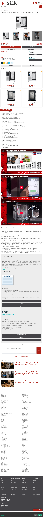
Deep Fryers (3, 428)
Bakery (2, 394)
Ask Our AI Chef (37, 509)
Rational (2, 485)
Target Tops (24, 460)
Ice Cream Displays (25, 409)
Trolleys (23, 466)
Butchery (2, 403)
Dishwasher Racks (4, 434)
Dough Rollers (3, 437)
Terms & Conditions (36, 494)
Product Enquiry (11, 49)
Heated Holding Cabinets (27, 402)
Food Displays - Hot (4, 445)
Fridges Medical (4, 466)
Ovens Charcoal (25, 425)
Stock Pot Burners (25, 458)
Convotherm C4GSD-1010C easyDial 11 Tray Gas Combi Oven (10, 84)
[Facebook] (7, 500)
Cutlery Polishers (4, 426)
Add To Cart (11, 46)
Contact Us (35, 484)
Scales (23, 444)
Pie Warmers (24, 428)
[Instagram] (2, 500)
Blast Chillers (3, 396)
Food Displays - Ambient (5, 443)
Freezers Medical (4, 457)
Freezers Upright (4, 458)
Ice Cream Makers (25, 410)
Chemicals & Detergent (5, 409)
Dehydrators (3, 431)
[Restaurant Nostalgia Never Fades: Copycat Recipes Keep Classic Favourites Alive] (7, 384)
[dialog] (21, 514)
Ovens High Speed (25, 426)
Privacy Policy (35, 491)
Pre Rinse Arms (25, 435)
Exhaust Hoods (3, 439)
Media (12, 484)
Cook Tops (2, 420)
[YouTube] (4, 500)
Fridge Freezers (3, 459)
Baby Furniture (3, 391)
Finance (12, 480)
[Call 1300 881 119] (36, 3)
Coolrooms (3, 422)
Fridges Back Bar (4, 460)
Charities (34, 485)
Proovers (23, 437)
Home (23, 480)
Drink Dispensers (4, 438)
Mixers (23, 421)
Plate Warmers (25, 432)
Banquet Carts (3, 395)
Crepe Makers (3, 425)
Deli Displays (3, 432)
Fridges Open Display (5, 469)
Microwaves (24, 419)
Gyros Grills (24, 401)
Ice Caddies (24, 408)
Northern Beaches (25, 489)
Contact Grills (3, 416)
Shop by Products (25, 484)
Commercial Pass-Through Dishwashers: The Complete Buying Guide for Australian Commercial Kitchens (28, 373)
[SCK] (9, 2)
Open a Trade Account (21, 334)
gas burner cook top (31, 355)
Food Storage (3, 450)
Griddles (23, 396)
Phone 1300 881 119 (4, 505)
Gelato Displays (25, 394)
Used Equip (13, 492)
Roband (2, 487)
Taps (23, 459)
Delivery (2, 433)
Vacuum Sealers (25, 469)
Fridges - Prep (3, 470)
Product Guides (14, 487)
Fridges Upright (3, 471)
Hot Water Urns (25, 407)
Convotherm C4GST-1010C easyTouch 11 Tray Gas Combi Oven (32, 84)
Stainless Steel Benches (26, 453)
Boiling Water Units (4, 400)
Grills (23, 400)
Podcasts (23, 491)
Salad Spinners (25, 440)
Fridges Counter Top (4, 464)
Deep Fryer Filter (4, 427)
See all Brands (3, 494)
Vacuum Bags (24, 468)
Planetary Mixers (25, 431)
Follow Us (34, 487)
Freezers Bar (3, 451)
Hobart (2, 482)
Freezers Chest (3, 453)
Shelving (23, 445)
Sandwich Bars (25, 443)
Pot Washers (24, 434)
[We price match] (39, 43)
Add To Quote (32, 46)
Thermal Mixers (25, 462)
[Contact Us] (33, 3)
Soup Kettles (24, 450)
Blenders (2, 397)
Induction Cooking (25, 413)
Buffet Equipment (4, 402)
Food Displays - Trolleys (5, 447)
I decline (35, 515)
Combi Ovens (3, 415)
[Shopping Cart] (39, 3)
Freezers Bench (3, 452)
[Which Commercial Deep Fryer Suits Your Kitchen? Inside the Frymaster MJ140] (7, 365)
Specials (23, 492)
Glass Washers (25, 395)
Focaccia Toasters (4, 440)
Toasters (23, 464)
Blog (34, 482)
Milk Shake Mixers (25, 420)
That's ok (39, 515)
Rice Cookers (24, 438)
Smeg (2, 491)
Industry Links (24, 487)
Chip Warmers (3, 412)
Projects (34, 489)
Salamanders (24, 441)
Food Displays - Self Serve (5, 446)
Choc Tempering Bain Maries (6, 413)
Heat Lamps (24, 403)
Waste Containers (25, 471)
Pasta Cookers (24, 427)
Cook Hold (2, 419)
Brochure (32, 65)
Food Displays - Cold (4, 444)
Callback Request (32, 49)
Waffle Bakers (24, 470)
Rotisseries (24, 439)
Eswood (2, 480)
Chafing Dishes (3, 407)
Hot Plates (24, 406)
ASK (39, 350)
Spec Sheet (11, 65)
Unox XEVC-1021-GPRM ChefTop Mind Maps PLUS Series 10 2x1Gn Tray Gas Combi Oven (32, 103)
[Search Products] (40, 6)
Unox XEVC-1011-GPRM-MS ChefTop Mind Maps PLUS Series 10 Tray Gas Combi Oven (10, 103)
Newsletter (13, 485)
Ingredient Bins (25, 414)
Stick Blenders (24, 457)
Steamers (24, 456)
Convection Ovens (4, 418)
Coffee (2, 414)
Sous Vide (24, 451)
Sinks (23, 446)
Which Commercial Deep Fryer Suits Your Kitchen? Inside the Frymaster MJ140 (27, 363)
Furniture (24, 391)
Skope (2, 489)
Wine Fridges (24, 472)
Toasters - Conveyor (26, 465)
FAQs (23, 485)
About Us (34, 480)
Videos (23, 494)
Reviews (34, 492)
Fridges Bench (3, 463)
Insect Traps (24, 415)
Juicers (23, 418)
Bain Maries (3, 393)
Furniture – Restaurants (26, 393)
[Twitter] (9, 500)
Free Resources (14, 482)
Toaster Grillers (25, 463)
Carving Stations (4, 406)
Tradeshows (13, 491)
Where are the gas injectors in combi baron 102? (18, 355)
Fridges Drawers (4, 465)
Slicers (23, 447)
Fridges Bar (3, 462)
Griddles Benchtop (25, 397)
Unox (2, 492)
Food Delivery (3, 441)
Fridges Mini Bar (4, 468)
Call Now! (21, 337)
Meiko (2, 484)
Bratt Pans (3, 401)
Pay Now (35, 54)
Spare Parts (13, 489)
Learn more (21, 306)
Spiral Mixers (24, 452)
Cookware (2, 421)
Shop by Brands (25, 482)
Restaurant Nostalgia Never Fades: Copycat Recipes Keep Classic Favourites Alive (28, 381)
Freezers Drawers (4, 456)
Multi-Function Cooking (26, 422)
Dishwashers (3, 435)
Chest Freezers (3, 410)
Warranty (13, 494)
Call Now (21, 303)
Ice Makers (24, 412)
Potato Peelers (24, 433)
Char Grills (3, 408)
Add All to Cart (6, 109)
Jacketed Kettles (25, 416)
